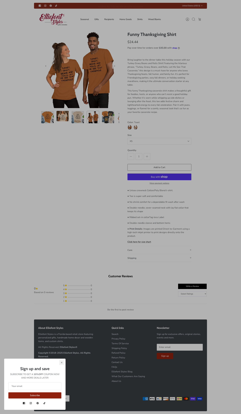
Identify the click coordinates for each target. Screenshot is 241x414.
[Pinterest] (37, 403)
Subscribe (35, 395)
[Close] (61, 362)
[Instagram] (30, 403)
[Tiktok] (44, 403)
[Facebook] (24, 403)
